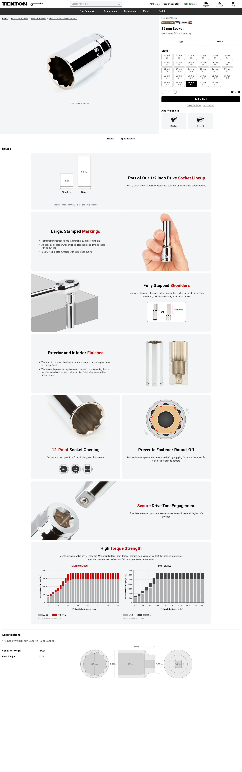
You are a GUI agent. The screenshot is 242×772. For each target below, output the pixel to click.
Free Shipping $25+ (172, 4)
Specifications (128, 138)
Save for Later (194, 105)
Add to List (208, 105)
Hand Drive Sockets (19, 18)
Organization (110, 11)
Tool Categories (88, 11)
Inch (181, 42)
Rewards (193, 4)
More (146, 11)
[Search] (119, 4)
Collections (130, 11)
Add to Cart (201, 99)
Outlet (162, 11)
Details (110, 138)
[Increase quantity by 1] (175, 92)
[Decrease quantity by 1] (163, 92)
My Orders (155, 4)
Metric (220, 42)
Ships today (186, 33)
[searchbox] (96, 3)
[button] (79, 61)
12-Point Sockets (38, 18)
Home (5, 18)
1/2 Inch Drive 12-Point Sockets (63, 18)
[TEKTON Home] (22, 4)
